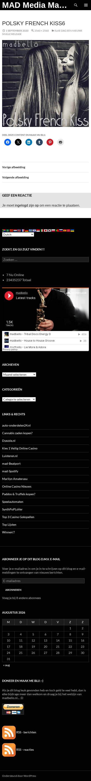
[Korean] (50, 230)
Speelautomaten (12, 501)
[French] (23, 230)
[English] (19, 230)
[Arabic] (8, 230)
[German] (27, 230)
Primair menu (86, 5)
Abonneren (13, 589)
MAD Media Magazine (36, 5)
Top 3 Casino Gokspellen (18, 517)
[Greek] (31, 230)
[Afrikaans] (4, 230)
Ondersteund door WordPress (19, 775)
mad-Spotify (10, 471)
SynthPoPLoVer (12, 509)
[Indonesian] (38, 230)
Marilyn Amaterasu (15, 479)
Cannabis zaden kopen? (17, 433)
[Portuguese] (57, 230)
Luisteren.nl (10, 456)
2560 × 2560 (41, 30)
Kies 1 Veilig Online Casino (19, 448)
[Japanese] (46, 230)
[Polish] (53, 230)
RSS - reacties (25, 749)
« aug (6, 665)
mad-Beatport (11, 463)
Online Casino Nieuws (16, 486)
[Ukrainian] (72, 230)
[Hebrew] (34, 230)
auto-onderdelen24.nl (16, 425)
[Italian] (42, 230)
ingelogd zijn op (27, 205)
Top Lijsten (9, 524)
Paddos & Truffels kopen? (18, 494)
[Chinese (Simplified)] (12, 230)
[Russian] (61, 230)
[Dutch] (15, 230)
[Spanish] (65, 230)
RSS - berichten (26, 732)
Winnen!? (8, 532)
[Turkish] (69, 230)
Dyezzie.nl (8, 440)
